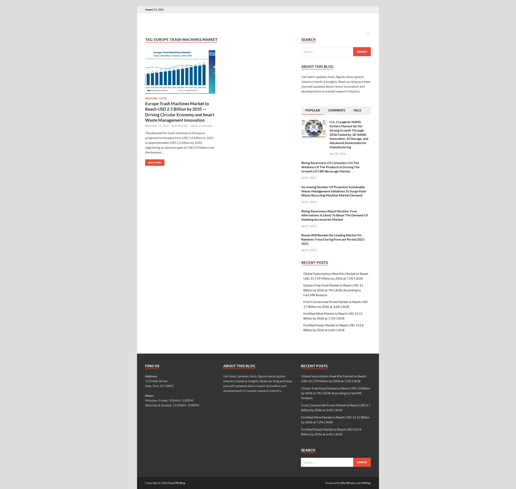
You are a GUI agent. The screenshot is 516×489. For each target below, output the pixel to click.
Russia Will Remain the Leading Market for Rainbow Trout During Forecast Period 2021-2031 (333, 239)
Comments (336, 110)
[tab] (312, 111)
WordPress (348, 483)
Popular (312, 110)
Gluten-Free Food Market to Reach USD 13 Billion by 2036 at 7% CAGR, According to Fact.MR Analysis (333, 290)
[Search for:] (336, 51)
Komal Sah (181, 125)
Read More (153, 161)
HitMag (365, 483)
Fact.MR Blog (176, 483)
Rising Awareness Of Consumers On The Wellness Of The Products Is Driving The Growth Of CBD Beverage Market (330, 167)
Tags (357, 110)
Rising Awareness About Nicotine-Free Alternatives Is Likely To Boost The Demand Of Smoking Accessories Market (334, 215)
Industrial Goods (156, 98)
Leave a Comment (201, 125)
